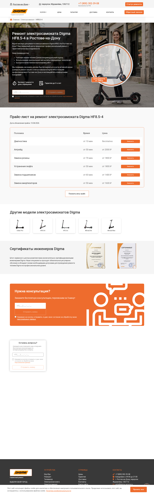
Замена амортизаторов (25, 183)
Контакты (110, 12)
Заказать (130, 141)
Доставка (93, 12)
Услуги (42, 12)
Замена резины (22, 158)
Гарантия (74, 12)
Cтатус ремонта (134, 4)
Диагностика (20, 141)
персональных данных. (26, 319)
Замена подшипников (25, 174)
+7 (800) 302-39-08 (88, 3)
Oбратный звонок (134, 12)
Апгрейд (18, 149)
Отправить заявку (55, 92)
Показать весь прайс (77, 194)
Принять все (138, 489)
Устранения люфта (23, 166)
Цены (59, 12)
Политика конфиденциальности (58, 491)
